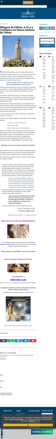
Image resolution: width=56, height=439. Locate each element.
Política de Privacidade (16, 419)
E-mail (2, 381)
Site (1, 387)
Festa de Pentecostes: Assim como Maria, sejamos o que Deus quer (44, 67)
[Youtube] (2, 436)
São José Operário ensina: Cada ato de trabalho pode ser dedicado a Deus (53, 118)
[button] (28, 2)
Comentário (3, 358)
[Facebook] (2, 430)
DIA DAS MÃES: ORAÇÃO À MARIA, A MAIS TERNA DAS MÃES (44, 118)
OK (28, 425)
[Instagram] (2, 433)
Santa (23, 287)
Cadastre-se (47, 45)
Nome (2, 375)
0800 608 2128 (18, 280)
